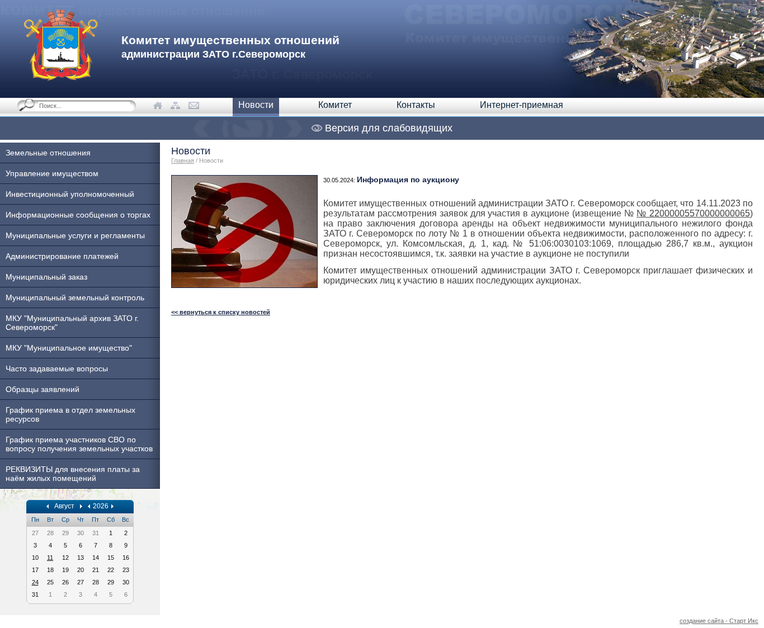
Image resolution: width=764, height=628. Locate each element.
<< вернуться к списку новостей (220, 312)
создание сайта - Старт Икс (719, 620)
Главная (182, 160)
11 (50, 557)
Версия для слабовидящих (387, 128)
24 (35, 582)
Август (64, 506)
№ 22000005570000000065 (693, 213)
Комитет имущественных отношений (230, 47)
